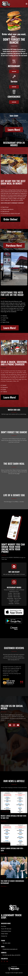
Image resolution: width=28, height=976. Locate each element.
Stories (3, 876)
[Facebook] (10, 725)
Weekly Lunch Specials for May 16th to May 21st (13, 817)
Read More (3, 821)
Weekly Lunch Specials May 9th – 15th (12, 849)
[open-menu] (26, 4)
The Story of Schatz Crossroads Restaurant (12, 882)
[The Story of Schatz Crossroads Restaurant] (14, 867)
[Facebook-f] (1, 961)
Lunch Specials (5, 811)
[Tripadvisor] (7, 961)
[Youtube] (18, 725)
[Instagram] (14, 725)
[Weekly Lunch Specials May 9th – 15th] (14, 835)
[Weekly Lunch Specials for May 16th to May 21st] (14, 802)
